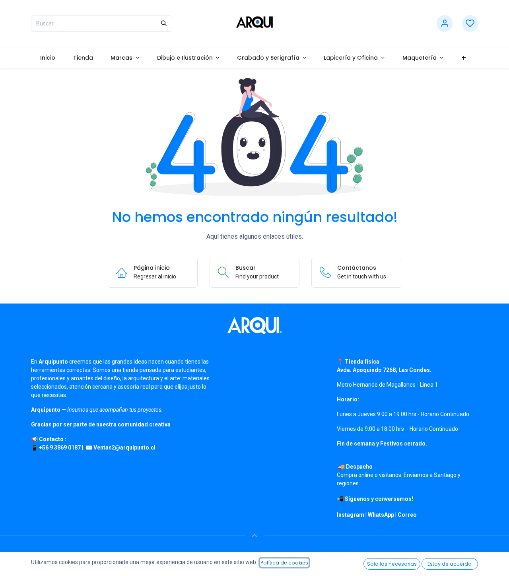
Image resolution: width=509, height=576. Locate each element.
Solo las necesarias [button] (392, 563)
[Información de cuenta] (445, 23)
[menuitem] (47, 57)
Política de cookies (284, 562)
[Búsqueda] (164, 23)
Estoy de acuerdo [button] (449, 563)
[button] (254, 535)
